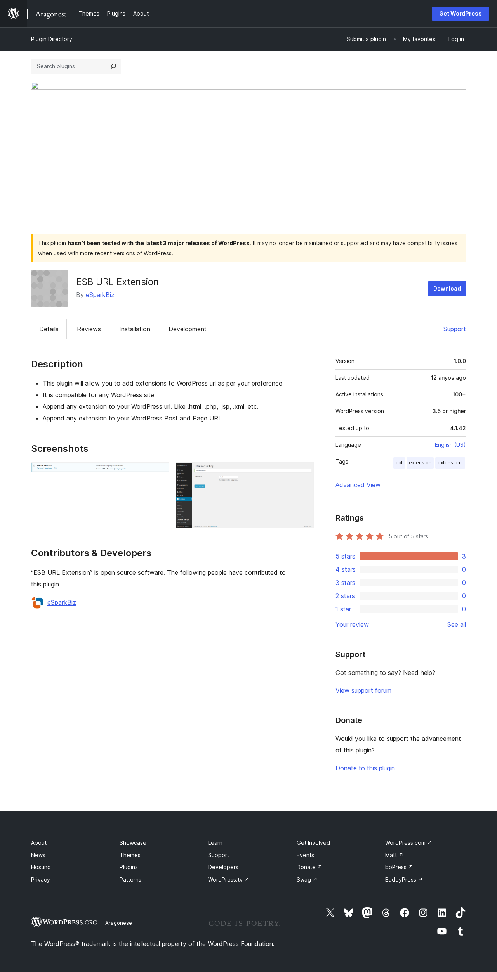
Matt (394, 855)
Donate (309, 867)
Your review (352, 624)
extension (420, 462)
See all (456, 624)
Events (305, 855)
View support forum (363, 690)
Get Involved (313, 842)
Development (188, 329)
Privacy (40, 879)
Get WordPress (460, 13)
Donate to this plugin (365, 768)
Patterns (130, 879)
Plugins (129, 867)
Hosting (41, 867)
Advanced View (358, 485)
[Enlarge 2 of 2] (303, 473)
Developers (223, 867)
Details (49, 329)
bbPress (399, 867)
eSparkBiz (100, 295)
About (39, 842)
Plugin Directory (51, 39)
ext (399, 462)
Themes (130, 855)
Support (454, 329)
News (38, 855)
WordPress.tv (228, 879)
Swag (307, 879)
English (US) (450, 444)
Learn (215, 842)
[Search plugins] (113, 66)
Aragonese (118, 923)
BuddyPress (404, 879)
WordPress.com (408, 842)
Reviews (89, 329)
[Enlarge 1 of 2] (159, 473)
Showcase (133, 842)
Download (447, 288)
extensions (450, 462)
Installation (134, 329)
